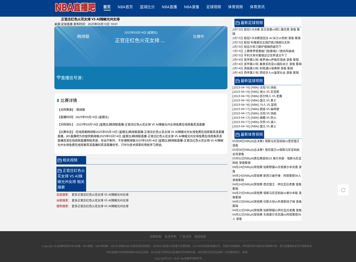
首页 (107, 6)
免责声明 (170, 236)
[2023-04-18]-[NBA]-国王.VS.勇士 (254, 100)
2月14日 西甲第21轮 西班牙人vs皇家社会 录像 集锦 (265, 72)
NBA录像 (191, 6)
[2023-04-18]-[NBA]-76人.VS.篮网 (254, 105)
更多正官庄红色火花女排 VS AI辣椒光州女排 (100, 194)
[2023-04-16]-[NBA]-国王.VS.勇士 (254, 126)
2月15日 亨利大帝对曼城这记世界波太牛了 (259, 55)
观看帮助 (156, 236)
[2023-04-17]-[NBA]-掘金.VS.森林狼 (255, 109)
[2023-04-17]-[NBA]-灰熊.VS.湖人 (254, 122)
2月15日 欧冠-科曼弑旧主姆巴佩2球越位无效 (261, 42)
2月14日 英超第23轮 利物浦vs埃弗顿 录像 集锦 (262, 68)
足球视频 (213, 6)
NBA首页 (125, 6)
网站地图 (200, 236)
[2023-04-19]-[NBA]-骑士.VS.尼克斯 (255, 92)
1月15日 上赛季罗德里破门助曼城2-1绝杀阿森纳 (263, 51)
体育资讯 (257, 6)
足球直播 (67, 24)
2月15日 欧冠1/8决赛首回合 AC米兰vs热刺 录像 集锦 (266, 38)
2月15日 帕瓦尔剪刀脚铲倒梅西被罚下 (256, 47)
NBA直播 (169, 6)
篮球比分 (147, 6)
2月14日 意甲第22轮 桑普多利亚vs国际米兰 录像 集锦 (267, 64)
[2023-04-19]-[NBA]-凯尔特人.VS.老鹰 (257, 96)
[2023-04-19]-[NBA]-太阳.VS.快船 (254, 87)
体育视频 (235, 6)
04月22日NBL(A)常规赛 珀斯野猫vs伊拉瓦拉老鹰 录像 (267, 210)
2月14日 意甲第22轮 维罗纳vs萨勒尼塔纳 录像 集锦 (265, 59)
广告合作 (185, 236)
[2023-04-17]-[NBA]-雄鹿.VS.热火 (254, 117)
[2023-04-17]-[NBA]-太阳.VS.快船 (254, 113)
